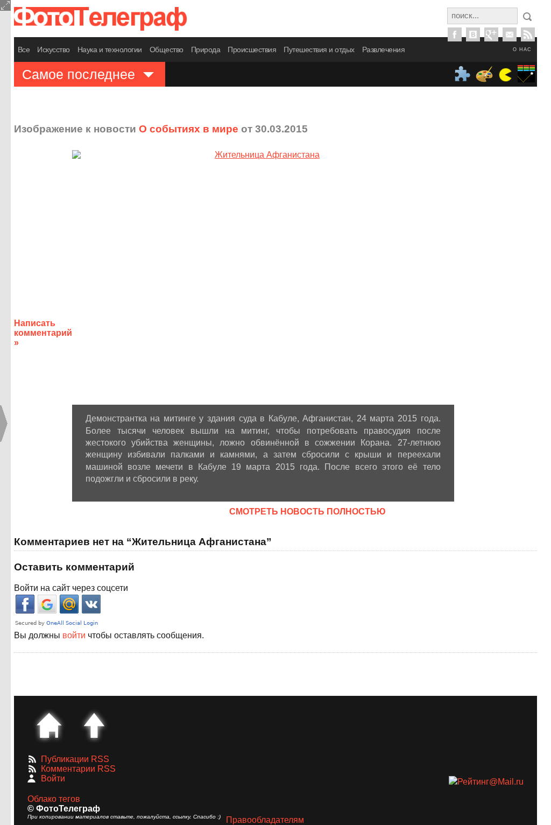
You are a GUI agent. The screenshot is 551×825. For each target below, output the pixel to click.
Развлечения (383, 49)
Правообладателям (265, 819)
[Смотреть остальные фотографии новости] (263, 277)
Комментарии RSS (78, 768)
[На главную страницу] (48, 725)
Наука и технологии (109, 49)
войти (74, 635)
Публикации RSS (75, 759)
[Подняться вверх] (94, 725)
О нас (522, 49)
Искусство (53, 49)
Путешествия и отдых (319, 49)
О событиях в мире (188, 129)
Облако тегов (53, 798)
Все (24, 49)
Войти (53, 778)
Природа (206, 49)
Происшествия (252, 49)
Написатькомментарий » (43, 333)
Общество (166, 49)
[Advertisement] (505, 324)
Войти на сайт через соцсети (71, 588)
